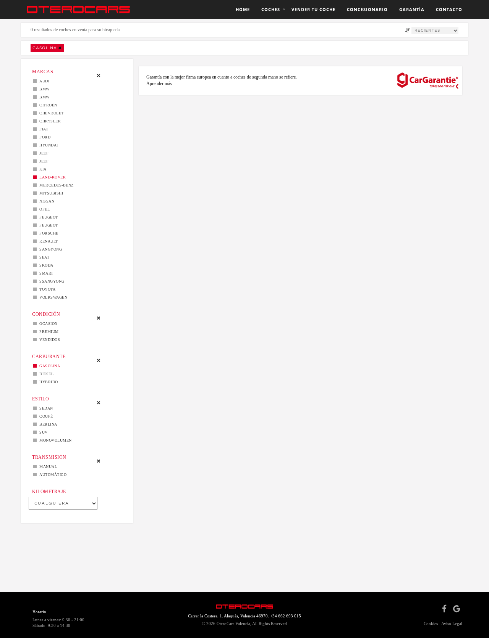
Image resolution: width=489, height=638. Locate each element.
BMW (43, 89)
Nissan (45, 201)
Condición (46, 314)
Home (243, 9)
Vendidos (48, 339)
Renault (47, 241)
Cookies (431, 624)
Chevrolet (50, 113)
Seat (43, 257)
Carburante (48, 356)
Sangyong (49, 249)
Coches (270, 9)
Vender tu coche (313, 9)
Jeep (43, 153)
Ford (43, 137)
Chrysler (49, 121)
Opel (43, 209)
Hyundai (47, 145)
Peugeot (47, 217)
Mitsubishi (50, 193)
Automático (51, 474)
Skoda (45, 265)
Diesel (45, 374)
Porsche (47, 233)
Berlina (47, 424)
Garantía (411, 9)
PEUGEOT (47, 225)
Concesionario (367, 9)
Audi (43, 81)
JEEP (43, 161)
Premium (48, 331)
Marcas (42, 71)
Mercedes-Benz (55, 185)
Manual (47, 466)
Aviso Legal (451, 624)
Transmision (49, 457)
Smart (45, 273)
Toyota (46, 289)
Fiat (42, 129)
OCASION (47, 323)
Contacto (449, 9)
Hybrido (47, 382)
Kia (42, 169)
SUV (42, 432)
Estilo (40, 399)
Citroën (47, 105)
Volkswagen (52, 297)
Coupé (45, 416)
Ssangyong (51, 281)
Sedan (45, 408)
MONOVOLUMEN (54, 440)
